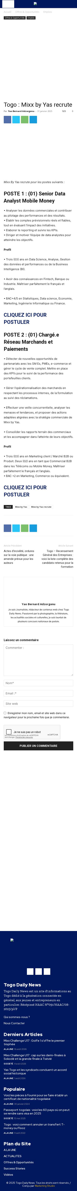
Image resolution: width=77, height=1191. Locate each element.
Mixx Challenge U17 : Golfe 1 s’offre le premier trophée (34, 1042)
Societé (8, 1063)
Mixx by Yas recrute (41, 506)
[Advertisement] (38, 60)
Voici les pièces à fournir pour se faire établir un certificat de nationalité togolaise (35, 1097)
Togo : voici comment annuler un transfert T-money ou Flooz (34, 1126)
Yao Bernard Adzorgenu (21, 111)
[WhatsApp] (24, 119)
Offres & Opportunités (27, 11)
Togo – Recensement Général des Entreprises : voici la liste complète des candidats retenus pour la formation (57, 558)
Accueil (7, 11)
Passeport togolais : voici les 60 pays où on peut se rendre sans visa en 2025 (37, 1111)
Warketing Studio (45, 1185)
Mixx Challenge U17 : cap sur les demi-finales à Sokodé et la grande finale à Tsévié (35, 1057)
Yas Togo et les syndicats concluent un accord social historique (35, 1071)
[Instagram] (38, 971)
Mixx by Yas (21, 506)
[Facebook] (7, 119)
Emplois (47, 11)
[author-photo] (38, 598)
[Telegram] (33, 119)
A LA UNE (8, 1049)
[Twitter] (16, 119)
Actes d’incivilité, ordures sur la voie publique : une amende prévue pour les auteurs (19, 557)
